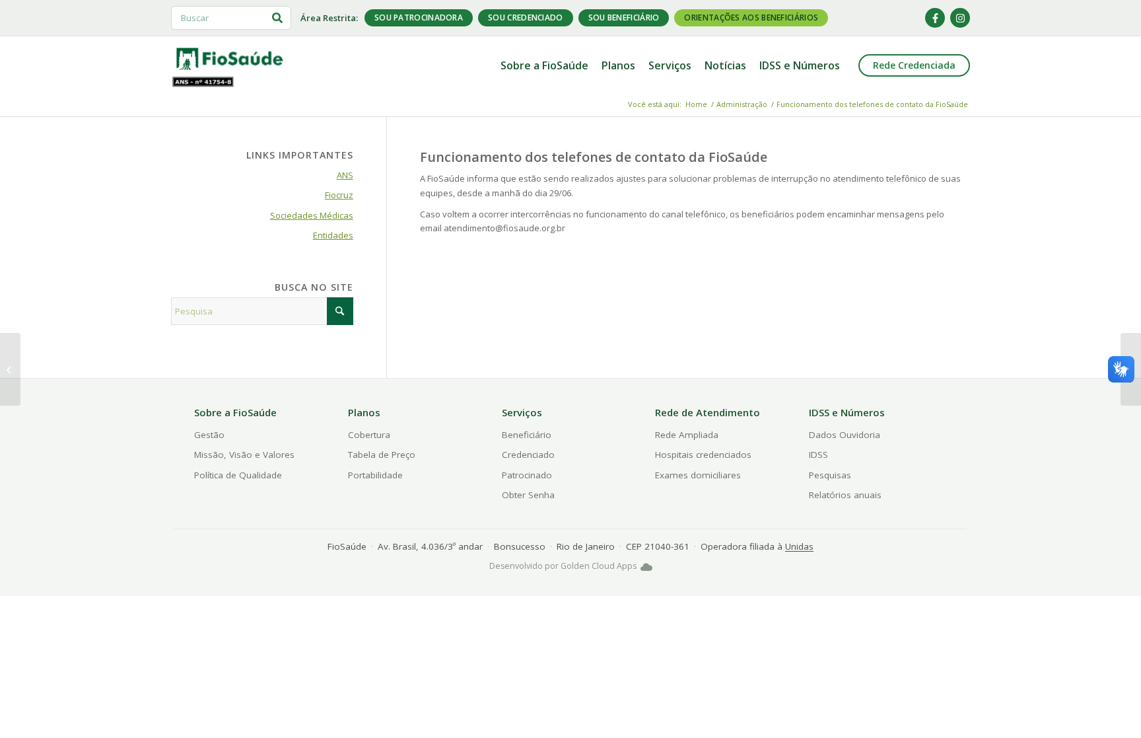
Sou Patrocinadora (418, 17)
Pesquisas (830, 475)
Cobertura (369, 435)
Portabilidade (375, 475)
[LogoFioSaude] (229, 58)
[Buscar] (277, 17)
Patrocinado (527, 475)
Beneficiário (526, 435)
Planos (364, 412)
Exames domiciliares (698, 475)
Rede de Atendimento (707, 412)
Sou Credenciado (525, 17)
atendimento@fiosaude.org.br (504, 228)
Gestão (209, 435)
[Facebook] (935, 18)
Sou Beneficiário (624, 17)
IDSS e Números (847, 412)
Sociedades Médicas (311, 215)
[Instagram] (960, 18)
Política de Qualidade (238, 475)
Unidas (799, 546)
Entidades (333, 235)
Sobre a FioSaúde (235, 412)
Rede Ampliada (686, 435)
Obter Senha (528, 495)
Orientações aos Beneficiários (751, 17)
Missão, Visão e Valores (244, 455)
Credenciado (528, 455)
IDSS (818, 455)
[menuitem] (544, 65)
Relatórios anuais (845, 495)
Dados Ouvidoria (844, 435)
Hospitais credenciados (703, 455)
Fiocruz (339, 195)
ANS (345, 175)
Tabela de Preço (381, 455)
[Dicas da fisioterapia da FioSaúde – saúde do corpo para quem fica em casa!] (10, 369)
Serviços (522, 412)
